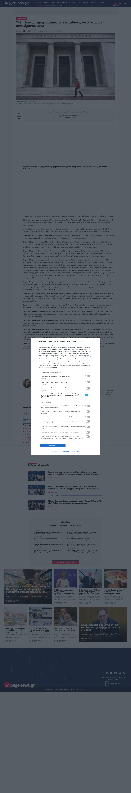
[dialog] (65, 396)
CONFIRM (52, 445)
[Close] (96, 341)
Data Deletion (55, 451)
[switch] (87, 376)
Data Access (65, 451)
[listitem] (65, 372)
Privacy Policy (75, 451)
